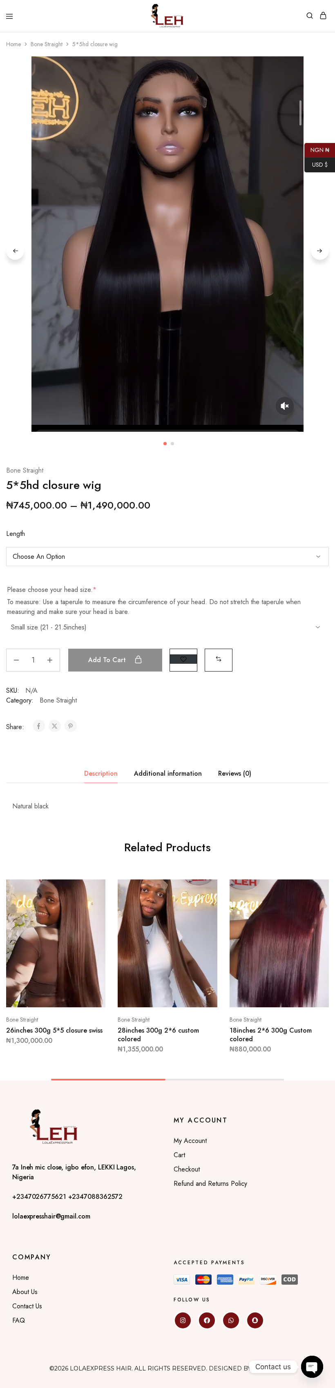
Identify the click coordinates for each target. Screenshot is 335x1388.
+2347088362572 (95, 1196)
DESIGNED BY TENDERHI (247, 1368)
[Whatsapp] (231, 1320)
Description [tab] (101, 773)
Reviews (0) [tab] (234, 773)
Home (13, 44)
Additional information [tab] (168, 773)
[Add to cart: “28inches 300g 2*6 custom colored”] (202, 889)
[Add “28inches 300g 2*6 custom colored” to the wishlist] (202, 919)
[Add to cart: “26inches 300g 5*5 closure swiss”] (91, 889)
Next (320, 251)
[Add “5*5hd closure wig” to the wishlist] (183, 659)
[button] (218, 659)
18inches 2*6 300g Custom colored (271, 1035)
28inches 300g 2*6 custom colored (158, 1035)
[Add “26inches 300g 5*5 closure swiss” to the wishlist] (91, 919)
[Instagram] (183, 1320)
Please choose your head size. (51, 590)
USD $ (316, 164)
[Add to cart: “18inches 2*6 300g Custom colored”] (314, 889)
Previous (15, 251)
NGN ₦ (316, 149)
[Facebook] (207, 1320)
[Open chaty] (312, 1367)
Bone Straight (47, 44)
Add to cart (108, 660)
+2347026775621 (40, 1196)
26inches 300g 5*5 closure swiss (54, 1030)
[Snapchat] (255, 1320)
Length (15, 533)
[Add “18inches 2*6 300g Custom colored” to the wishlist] (314, 919)
